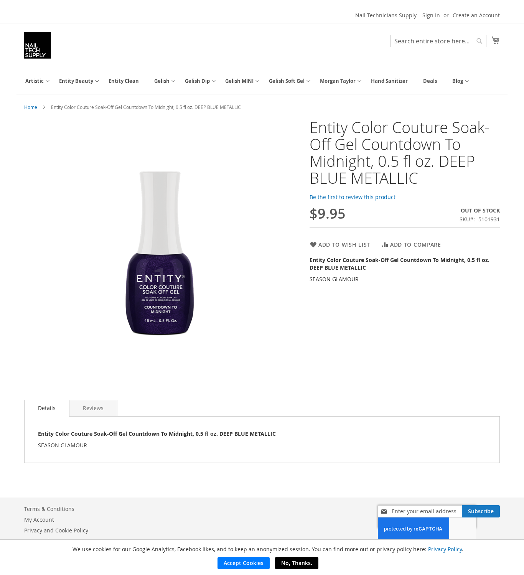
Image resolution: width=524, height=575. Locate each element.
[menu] (262, 81)
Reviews (93, 408)
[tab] (46, 408)
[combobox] (438, 41)
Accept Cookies (244, 563)
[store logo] (37, 45)
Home (30, 107)
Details (47, 408)
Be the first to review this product (352, 197)
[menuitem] (34, 81)
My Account (39, 519)
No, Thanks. (296, 563)
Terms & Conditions (49, 508)
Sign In (431, 15)
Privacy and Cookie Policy (56, 530)
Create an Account (476, 15)
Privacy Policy (445, 549)
